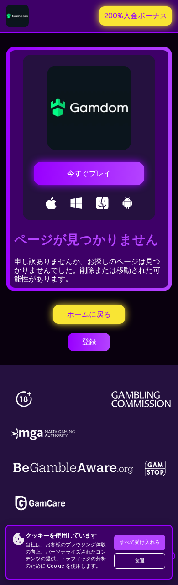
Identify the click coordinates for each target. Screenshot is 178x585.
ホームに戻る (89, 314)
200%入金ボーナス (135, 15)
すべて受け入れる (140, 542)
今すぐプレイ (89, 173)
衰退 (140, 561)
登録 (89, 341)
